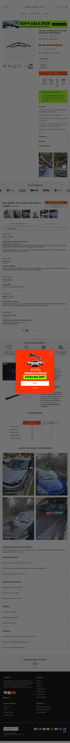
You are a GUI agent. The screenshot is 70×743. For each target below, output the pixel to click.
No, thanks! (35, 388)
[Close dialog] (51, 353)
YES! (35, 383)
